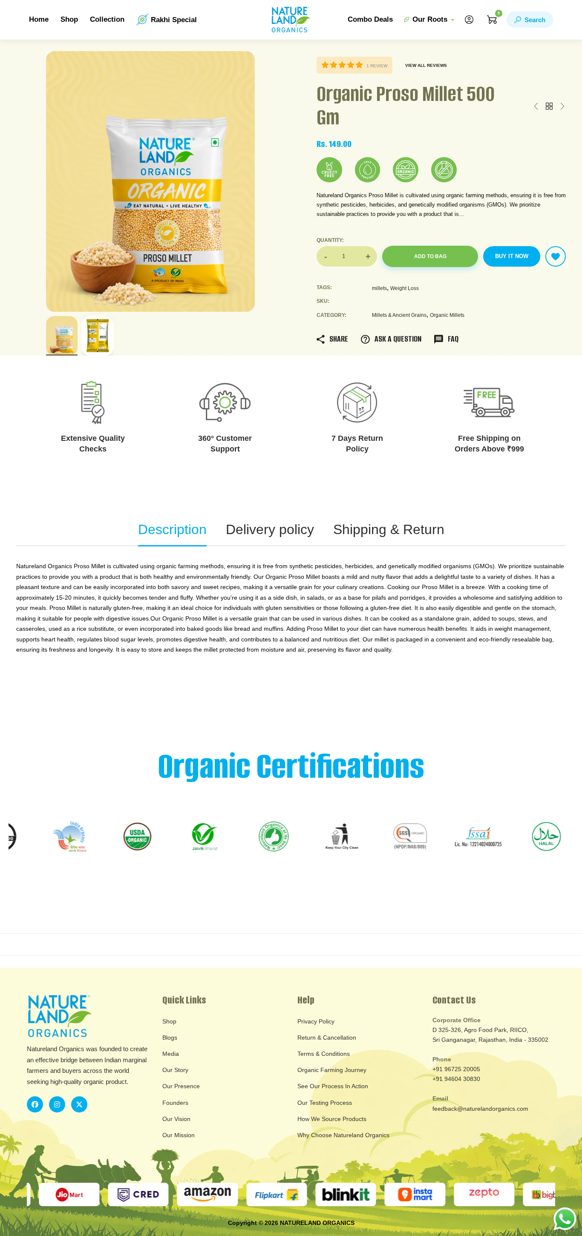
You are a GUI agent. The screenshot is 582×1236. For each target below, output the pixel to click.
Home (39, 19)
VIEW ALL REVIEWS (426, 65)
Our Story (175, 1069)
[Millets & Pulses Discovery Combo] (562, 106)
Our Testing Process (324, 1102)
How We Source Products (331, 1118)
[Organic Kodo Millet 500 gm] (536, 106)
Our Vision (176, 1118)
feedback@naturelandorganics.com (480, 1108)
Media (170, 1053)
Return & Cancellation (326, 1037)
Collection (107, 19)
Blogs (169, 1037)
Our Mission (178, 1135)
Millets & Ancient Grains (399, 315)
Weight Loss (404, 288)
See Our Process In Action (332, 1086)
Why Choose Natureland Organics (343, 1135)
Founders (175, 1102)
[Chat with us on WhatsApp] (565, 1218)
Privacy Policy (315, 1021)
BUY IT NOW (511, 256)
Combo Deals (370, 19)
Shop (69, 19)
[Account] (469, 19)
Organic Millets (447, 315)
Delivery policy (270, 529)
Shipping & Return (388, 529)
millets (379, 288)
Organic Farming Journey (331, 1069)
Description (172, 529)
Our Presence (181, 1086)
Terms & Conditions (323, 1053)
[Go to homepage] (291, 20)
